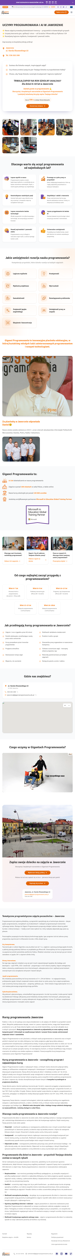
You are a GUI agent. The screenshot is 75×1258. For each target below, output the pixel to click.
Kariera (29, 1237)
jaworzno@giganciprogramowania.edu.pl (37, 894)
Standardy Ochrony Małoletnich (60, 1241)
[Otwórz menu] (71, 12)
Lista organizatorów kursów (59, 1244)
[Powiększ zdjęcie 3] (46, 127)
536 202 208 (28, 896)
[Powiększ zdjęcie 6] (28, 145)
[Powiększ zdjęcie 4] (64, 127)
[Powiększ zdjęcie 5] (10, 145)
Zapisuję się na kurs (36, 883)
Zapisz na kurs (60, 12)
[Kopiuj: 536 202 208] (17, 692)
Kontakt (4, 1234)
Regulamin (54, 1234)
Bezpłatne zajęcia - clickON (10, 1237)
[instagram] (60, 7)
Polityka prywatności (57, 1237)
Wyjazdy (29, 1234)
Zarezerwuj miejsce (36, 106)
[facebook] (58, 7)
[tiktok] (66, 7)
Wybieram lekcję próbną (36, 873)
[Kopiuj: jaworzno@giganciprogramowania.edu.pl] (36, 695)
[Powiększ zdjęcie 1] (10, 127)
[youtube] (63, 7)
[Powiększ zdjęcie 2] (28, 127)
